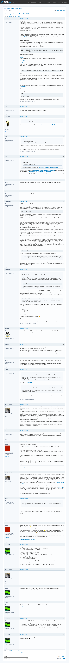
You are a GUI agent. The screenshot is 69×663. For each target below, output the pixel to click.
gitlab (34, 467)
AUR (59, 2)
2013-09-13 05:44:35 (24, 544)
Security (54, 2)
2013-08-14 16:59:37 (24, 369)
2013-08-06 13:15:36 (24, 328)
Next (19, 16)
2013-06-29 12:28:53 (24, 191)
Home (28, 2)
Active (58, 10)
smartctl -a (22, 57)
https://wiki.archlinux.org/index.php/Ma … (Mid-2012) (44, 170)
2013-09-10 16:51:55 (24, 472)
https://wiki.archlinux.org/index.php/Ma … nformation (40, 171)
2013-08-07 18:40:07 (24, 358)
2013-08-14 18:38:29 (24, 404)
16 (15, 16)
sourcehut (30, 467)
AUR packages (23, 467)
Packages (33, 2)
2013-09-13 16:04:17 (24, 634)
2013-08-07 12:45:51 (24, 344)
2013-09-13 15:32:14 (24, 602)
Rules (8, 8)
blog (27, 467)
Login (20, 8)
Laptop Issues (13, 14)
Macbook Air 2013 (24, 14)
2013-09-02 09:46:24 (24, 430)
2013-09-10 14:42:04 (24, 441)
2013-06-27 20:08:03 (24, 116)
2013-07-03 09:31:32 (24, 269)
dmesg (21, 62)
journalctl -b (22, 60)
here (25, 318)
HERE (36, 509)
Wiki (44, 2)
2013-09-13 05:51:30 (24, 569)
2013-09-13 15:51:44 (24, 618)
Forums (39, 2)
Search (12, 8)
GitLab (48, 2)
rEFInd (25, 36)
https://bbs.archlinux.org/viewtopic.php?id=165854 (32, 175)
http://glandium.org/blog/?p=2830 (27, 605)
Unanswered (62, 10)
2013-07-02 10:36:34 (24, 201)
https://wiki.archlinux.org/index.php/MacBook (46, 124)
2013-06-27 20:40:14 (24, 156)
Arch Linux (7, 2)
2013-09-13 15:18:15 (24, 585)
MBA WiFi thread (30, 382)
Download (64, 2)
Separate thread (23, 38)
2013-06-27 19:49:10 (24, 18)
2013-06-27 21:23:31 (24, 180)
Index (5, 8)
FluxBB (63, 658)
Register (16, 8)
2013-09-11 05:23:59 (24, 498)
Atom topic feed (62, 656)
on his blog (60, 487)
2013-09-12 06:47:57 (24, 523)
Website (7, 131)
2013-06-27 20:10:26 (24, 136)
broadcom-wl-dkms (28, 446)
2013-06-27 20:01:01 (24, 106)
